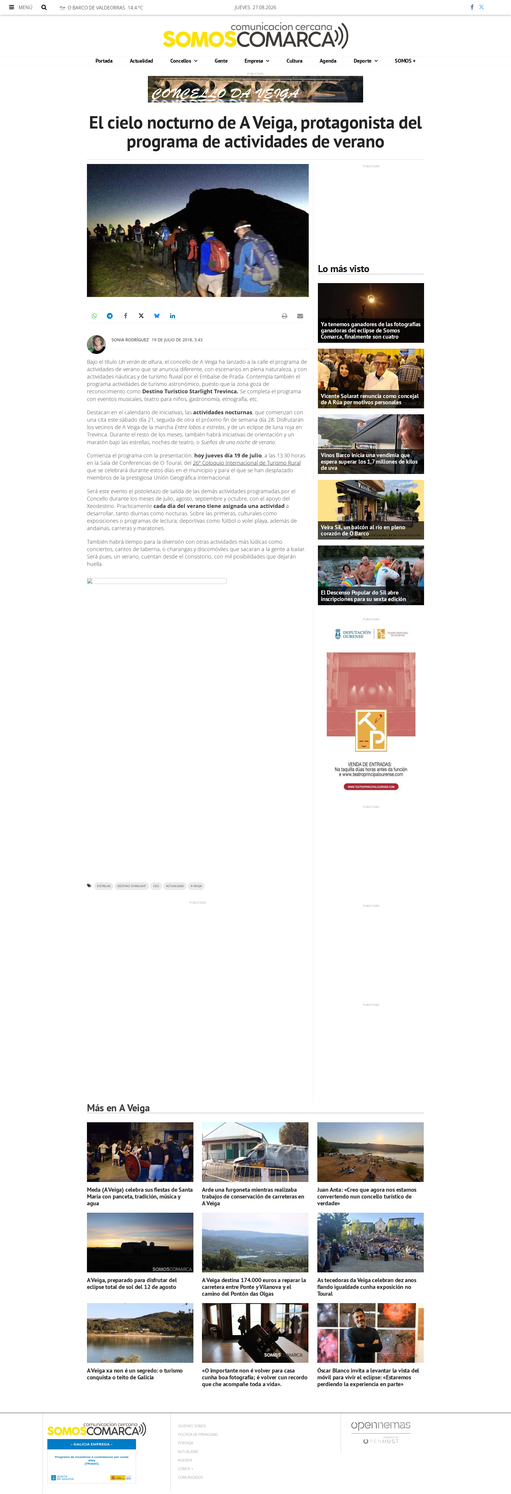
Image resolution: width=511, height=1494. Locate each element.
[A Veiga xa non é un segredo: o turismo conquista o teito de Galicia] (140, 1333)
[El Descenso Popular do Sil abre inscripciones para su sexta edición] (371, 574)
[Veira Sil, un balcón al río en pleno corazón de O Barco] (371, 509)
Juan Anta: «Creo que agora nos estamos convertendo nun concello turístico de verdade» (366, 1196)
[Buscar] (44, 7)
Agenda (328, 60)
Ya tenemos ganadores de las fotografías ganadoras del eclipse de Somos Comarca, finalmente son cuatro (371, 330)
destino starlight (131, 886)
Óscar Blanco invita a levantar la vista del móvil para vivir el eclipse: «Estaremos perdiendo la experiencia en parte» (368, 1377)
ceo (156, 886)
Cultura (294, 60)
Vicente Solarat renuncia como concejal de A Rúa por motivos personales (369, 399)
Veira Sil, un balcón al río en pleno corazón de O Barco (363, 530)
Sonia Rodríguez (130, 339)
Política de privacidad (197, 1434)
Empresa (254, 60)
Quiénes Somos (192, 1425)
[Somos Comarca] (255, 35)
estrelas (103, 886)
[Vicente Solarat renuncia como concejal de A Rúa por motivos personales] (371, 378)
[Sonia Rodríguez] (96, 344)
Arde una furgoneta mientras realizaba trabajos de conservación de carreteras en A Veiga (253, 1196)
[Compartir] (454, 7)
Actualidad (141, 60)
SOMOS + (405, 60)
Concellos (181, 60)
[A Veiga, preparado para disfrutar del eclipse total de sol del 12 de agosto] (140, 1243)
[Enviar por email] (300, 316)
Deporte (363, 60)
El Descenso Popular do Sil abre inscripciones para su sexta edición (363, 596)
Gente (221, 60)
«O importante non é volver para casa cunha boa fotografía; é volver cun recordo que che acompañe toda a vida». (255, 1377)
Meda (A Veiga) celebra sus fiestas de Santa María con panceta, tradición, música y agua (140, 1196)
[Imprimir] (284, 316)
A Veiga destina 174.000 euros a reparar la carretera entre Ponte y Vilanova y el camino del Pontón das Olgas (254, 1286)
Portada (104, 60)
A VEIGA (196, 886)
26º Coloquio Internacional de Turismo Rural (247, 462)
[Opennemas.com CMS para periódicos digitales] (380, 1432)
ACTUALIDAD (175, 886)
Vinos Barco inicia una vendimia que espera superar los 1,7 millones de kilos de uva (369, 461)
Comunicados (190, 1477)
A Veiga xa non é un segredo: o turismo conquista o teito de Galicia (135, 1374)
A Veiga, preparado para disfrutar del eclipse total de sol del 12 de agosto (132, 1283)
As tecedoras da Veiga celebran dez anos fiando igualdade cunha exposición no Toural (366, 1286)
